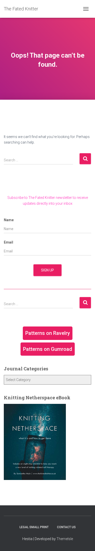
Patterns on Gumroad (47, 349)
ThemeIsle (64, 539)
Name (9, 220)
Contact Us (66, 527)
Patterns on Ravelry (47, 333)
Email (8, 242)
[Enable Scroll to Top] (85, 541)
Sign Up (47, 270)
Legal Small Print (34, 527)
